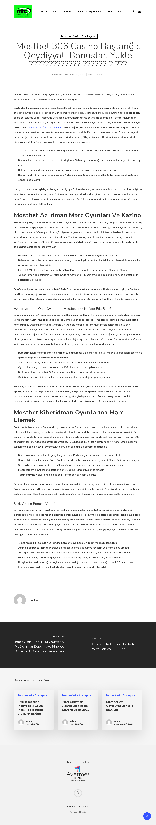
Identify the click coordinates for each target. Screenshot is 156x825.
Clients (108, 11)
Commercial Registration (88, 11)
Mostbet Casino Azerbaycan (78, 36)
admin (58, 74)
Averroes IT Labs (78, 812)
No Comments (95, 74)
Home (44, 11)
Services (66, 11)
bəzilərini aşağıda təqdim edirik (46, 127)
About (55, 11)
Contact (120, 11)
